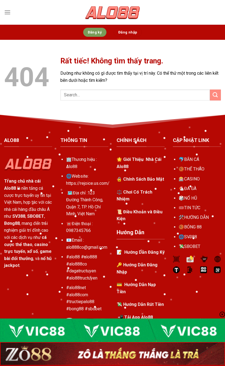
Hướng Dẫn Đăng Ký (144, 252)
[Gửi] (215, 95)
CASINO (192, 178)
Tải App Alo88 (138, 317)
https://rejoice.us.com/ (87, 183)
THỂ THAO (194, 169)
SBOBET (192, 246)
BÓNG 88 (193, 227)
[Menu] (7, 12)
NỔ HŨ (190, 198)
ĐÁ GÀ (190, 188)
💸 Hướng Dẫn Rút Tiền (140, 304)
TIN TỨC (192, 207)
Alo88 (71, 166)
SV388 (190, 236)
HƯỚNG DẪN (196, 217)
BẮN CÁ (191, 159)
